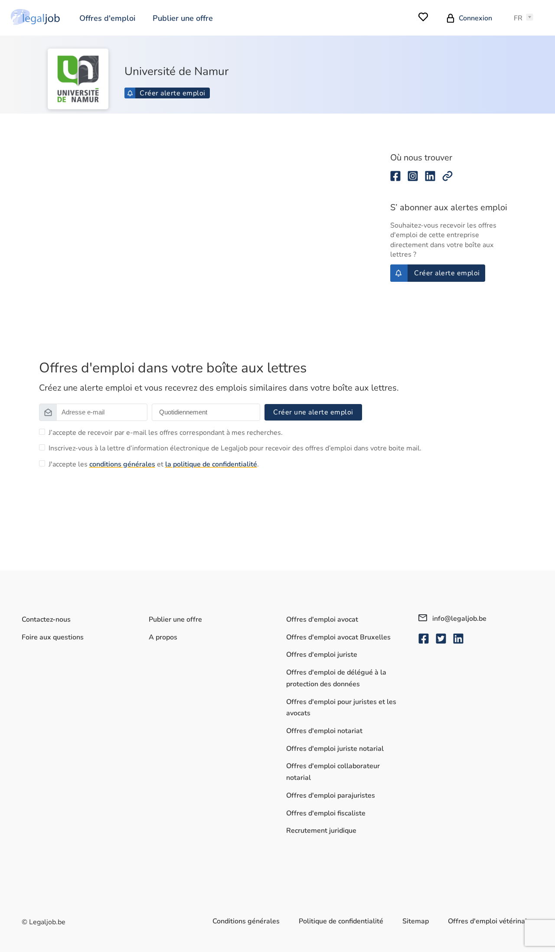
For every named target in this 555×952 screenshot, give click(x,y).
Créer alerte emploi (173, 93)
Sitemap (415, 921)
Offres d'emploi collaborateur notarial (333, 771)
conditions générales (122, 464)
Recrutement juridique (321, 830)
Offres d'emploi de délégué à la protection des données (336, 678)
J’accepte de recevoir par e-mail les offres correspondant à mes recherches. (166, 432)
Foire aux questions (53, 637)
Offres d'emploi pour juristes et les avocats (341, 707)
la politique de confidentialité (211, 464)
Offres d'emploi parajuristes (330, 795)
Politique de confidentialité (341, 921)
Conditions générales (246, 921)
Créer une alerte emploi (313, 412)
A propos (163, 637)
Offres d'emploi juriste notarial (335, 748)
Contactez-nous (46, 619)
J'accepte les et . (154, 464)
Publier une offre (183, 18)
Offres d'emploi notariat (324, 731)
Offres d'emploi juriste (321, 654)
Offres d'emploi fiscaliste (326, 813)
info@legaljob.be (458, 618)
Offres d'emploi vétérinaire (490, 921)
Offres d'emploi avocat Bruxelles (338, 637)
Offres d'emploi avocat (322, 619)
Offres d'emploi (107, 18)
